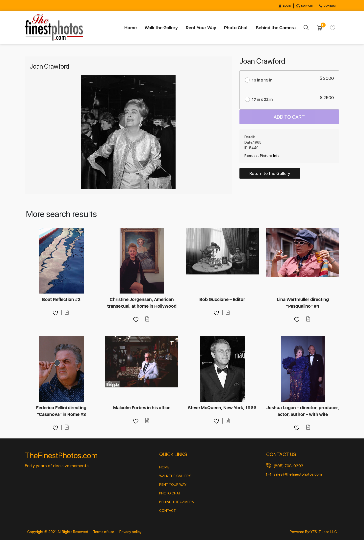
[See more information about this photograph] (67, 312)
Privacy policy (130, 532)
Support (307, 5)
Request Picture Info (262, 156)
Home (130, 27)
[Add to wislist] (56, 312)
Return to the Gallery (269, 173)
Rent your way (172, 484)
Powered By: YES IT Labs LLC (313, 532)
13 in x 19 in (262, 80)
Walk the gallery (175, 476)
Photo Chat (236, 27)
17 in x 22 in (262, 99)
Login (287, 5)
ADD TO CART (289, 117)
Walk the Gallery (161, 27)
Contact (330, 5)
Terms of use (103, 532)
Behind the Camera (276, 27)
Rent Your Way (201, 27)
